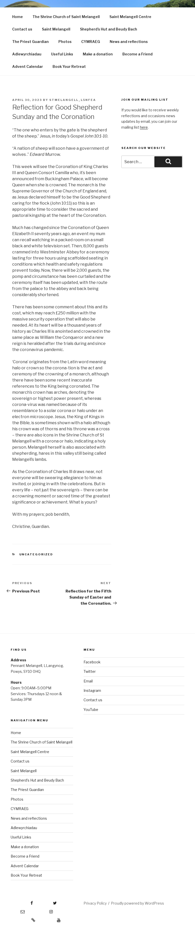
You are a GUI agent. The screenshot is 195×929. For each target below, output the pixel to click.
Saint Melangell (56, 29)
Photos (65, 41)
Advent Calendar (27, 66)
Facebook (92, 662)
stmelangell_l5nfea (72, 100)
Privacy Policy (95, 903)
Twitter (90, 671)
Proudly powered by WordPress (137, 903)
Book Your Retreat (69, 66)
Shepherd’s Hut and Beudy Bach (108, 29)
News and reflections (129, 41)
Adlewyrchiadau (26, 54)
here (144, 127)
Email (88, 681)
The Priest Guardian (30, 41)
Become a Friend (137, 54)
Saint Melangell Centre (130, 16)
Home (17, 16)
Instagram (92, 690)
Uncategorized (36, 554)
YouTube (91, 709)
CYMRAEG (90, 41)
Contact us (22, 29)
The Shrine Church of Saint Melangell (66, 16)
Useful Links (62, 54)
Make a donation (98, 54)
